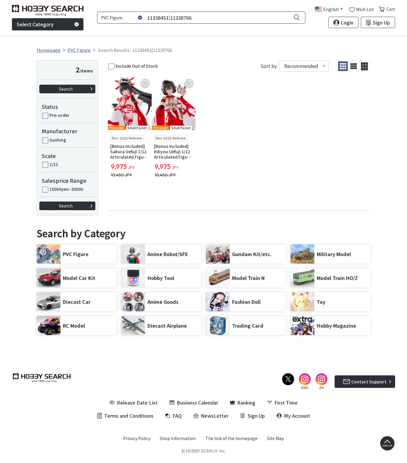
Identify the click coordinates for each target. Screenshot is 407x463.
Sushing (57, 140)
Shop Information (178, 438)
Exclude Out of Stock (137, 66)
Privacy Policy (136, 438)
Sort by (268, 66)
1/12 (53, 164)
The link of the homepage (231, 438)
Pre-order (59, 115)
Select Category (35, 24)
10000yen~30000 (66, 189)
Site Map (275, 438)
